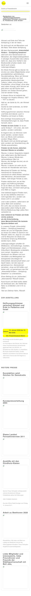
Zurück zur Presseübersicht (9, 8)
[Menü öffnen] (27, 3)
